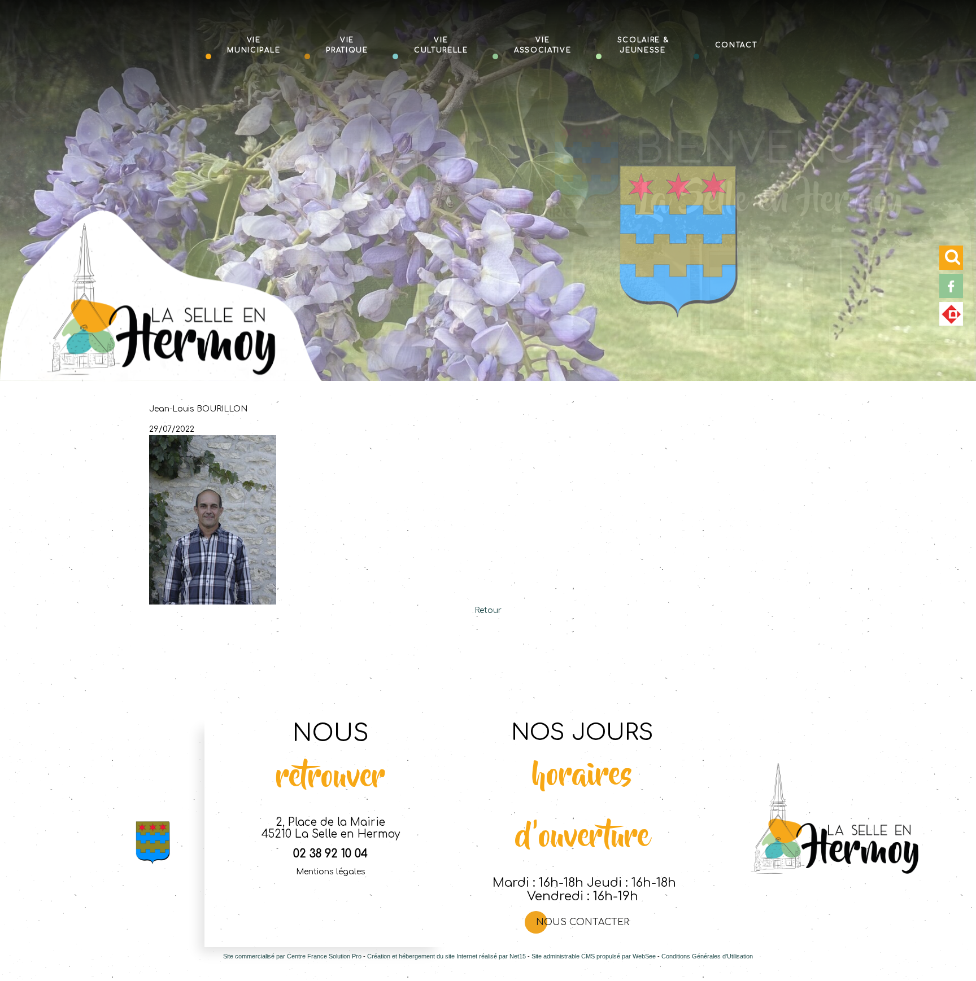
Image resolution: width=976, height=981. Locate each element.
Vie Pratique (347, 44)
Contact (736, 44)
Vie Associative (543, 44)
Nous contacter (582, 922)
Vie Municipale (253, 44)
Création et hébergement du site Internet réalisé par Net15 (446, 956)
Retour (488, 610)
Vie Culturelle (441, 44)
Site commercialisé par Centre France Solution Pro (292, 956)
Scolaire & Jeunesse (643, 44)
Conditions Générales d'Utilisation (707, 956)
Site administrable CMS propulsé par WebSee (593, 956)
